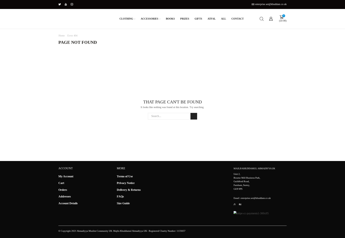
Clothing (126, 18)
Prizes (184, 18)
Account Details (68, 203)
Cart (61, 183)
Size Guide (123, 203)
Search (193, 116)
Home (62, 35)
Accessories (149, 18)
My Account (65, 176)
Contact (237, 18)
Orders (62, 189)
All (223, 18)
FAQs (120, 196)
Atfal (212, 18)
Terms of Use (125, 176)
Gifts (198, 18)
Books (170, 18)
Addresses (64, 196)
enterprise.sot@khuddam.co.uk (256, 198)
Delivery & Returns (129, 189)
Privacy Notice (126, 183)
